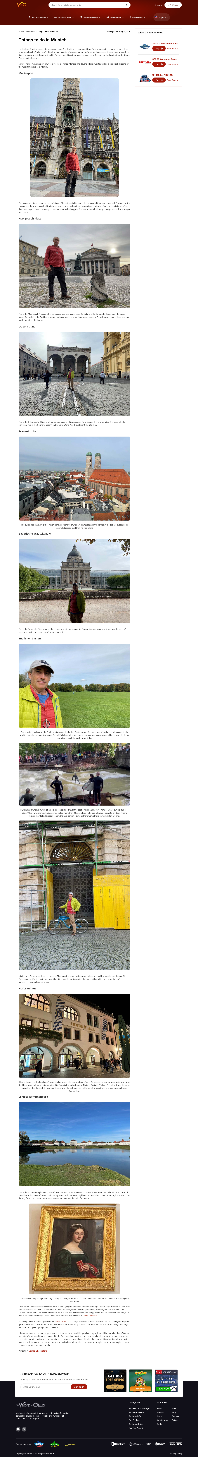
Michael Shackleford (38, 1351)
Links (159, 1416)
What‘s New (162, 1420)
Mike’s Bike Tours (64, 1321)
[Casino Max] (166, 1381)
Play (157, 48)
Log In (159, 5)
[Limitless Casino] (115, 1381)
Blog (174, 1412)
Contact (160, 1412)
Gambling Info (135, 1416)
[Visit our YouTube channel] (18, 1429)
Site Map (176, 1416)
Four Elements (90, 1315)
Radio (159, 1424)
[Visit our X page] (24, 1429)
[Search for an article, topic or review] (126, 5)
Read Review (172, 48)
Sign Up (175, 5)
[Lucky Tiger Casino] (140, 1381)
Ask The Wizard (136, 1428)
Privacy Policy (176, 1453)
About (159, 1408)
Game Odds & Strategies (139, 1408)
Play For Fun (134, 1420)
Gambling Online (136, 1424)
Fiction (175, 1420)
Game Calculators (136, 1412)
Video (174, 1408)
